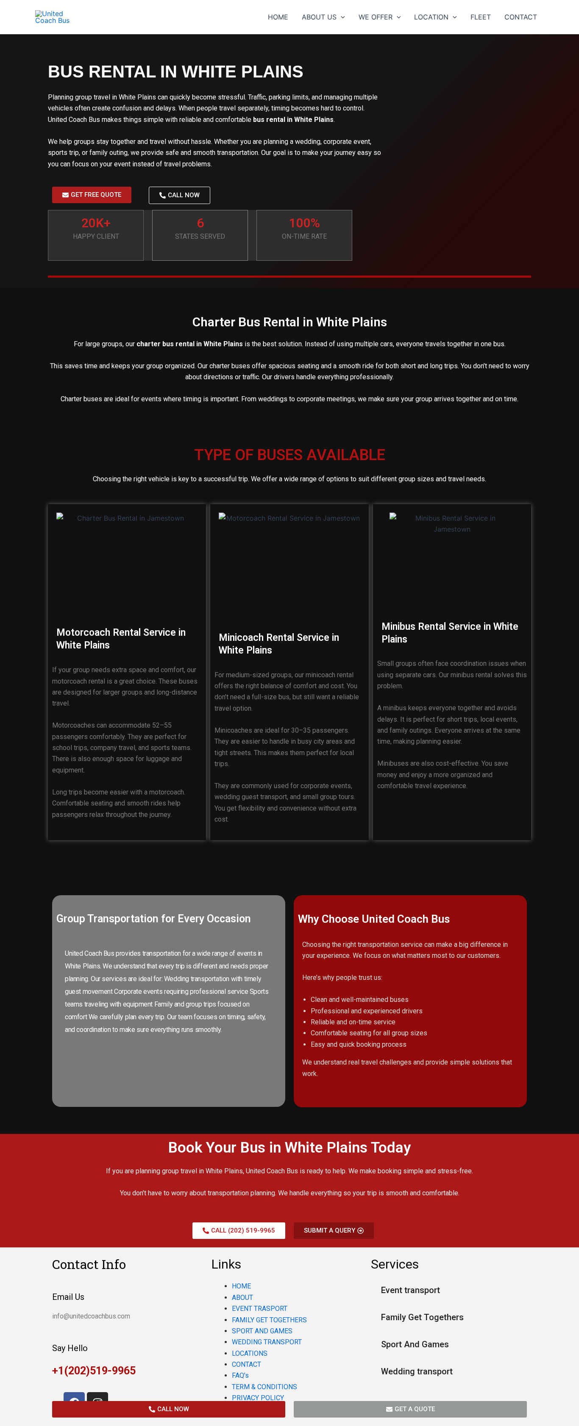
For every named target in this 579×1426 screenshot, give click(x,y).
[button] (341, 17)
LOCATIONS (249, 1353)
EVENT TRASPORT (259, 1309)
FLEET (480, 17)
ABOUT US (319, 17)
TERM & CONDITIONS (264, 1387)
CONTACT (520, 17)
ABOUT (242, 1298)
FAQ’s (240, 1375)
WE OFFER (375, 17)
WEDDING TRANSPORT (267, 1342)
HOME (278, 17)
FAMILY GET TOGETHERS (269, 1320)
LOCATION (431, 17)
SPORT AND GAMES (262, 1331)
